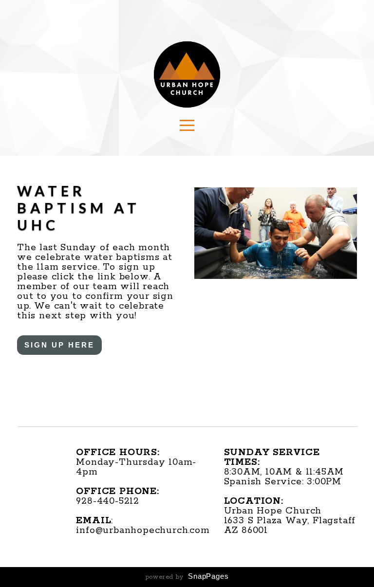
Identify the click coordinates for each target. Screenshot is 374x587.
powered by (187, 577)
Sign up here (59, 345)
